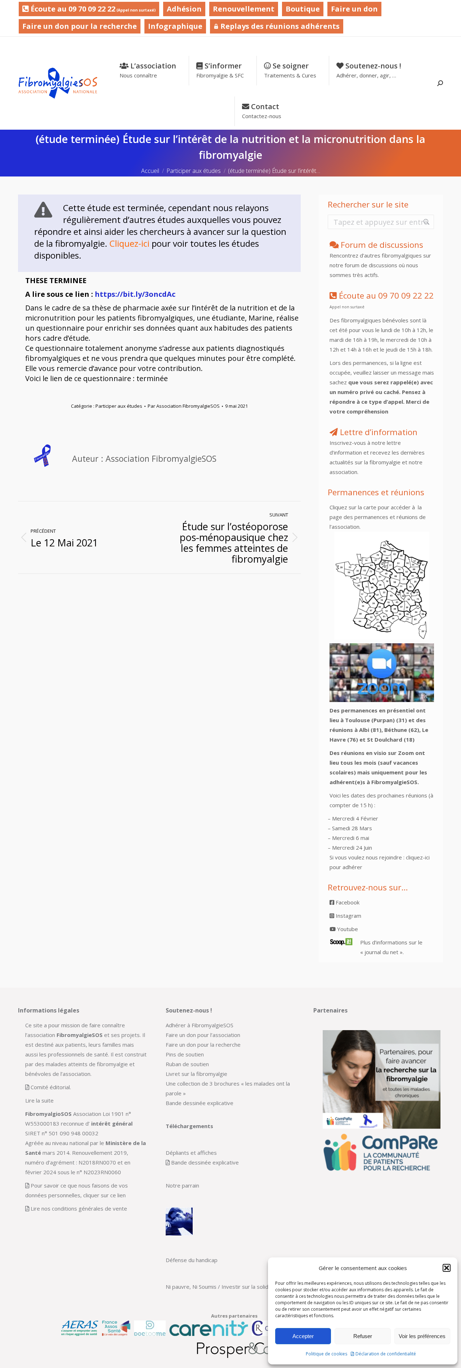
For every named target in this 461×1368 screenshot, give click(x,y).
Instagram (347, 915)
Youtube (347, 929)
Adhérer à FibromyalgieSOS (199, 1025)
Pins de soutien (185, 1054)
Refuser (362, 1336)
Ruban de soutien (187, 1064)
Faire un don (354, 9)
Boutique (303, 9)
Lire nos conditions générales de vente (79, 1208)
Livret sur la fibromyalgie (196, 1073)
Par (184, 406)
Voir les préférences (422, 1336)
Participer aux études (118, 406)
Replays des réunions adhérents (279, 26)
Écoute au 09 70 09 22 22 (92, 9)
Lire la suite (39, 1100)
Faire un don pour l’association (203, 1034)
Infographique (175, 26)
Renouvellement (243, 9)
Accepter (303, 1336)
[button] (446, 1267)
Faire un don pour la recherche (79, 26)
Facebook (346, 902)
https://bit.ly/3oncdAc (135, 294)
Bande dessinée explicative (199, 1103)
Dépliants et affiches (191, 1152)
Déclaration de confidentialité (385, 1354)
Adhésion (184, 9)
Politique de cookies (326, 1354)
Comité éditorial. (51, 1087)
